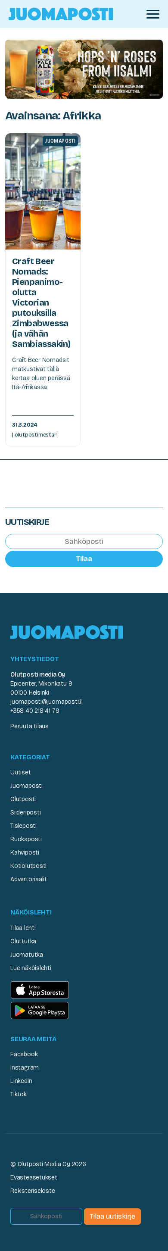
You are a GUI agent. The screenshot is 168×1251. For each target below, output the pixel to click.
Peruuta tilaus (29, 726)
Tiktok (18, 1094)
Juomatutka (26, 954)
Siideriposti (25, 812)
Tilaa (84, 559)
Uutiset (20, 772)
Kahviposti (24, 852)
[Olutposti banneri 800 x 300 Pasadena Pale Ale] (84, 68)
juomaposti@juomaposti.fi (46, 701)
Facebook (23, 1054)
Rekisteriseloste (32, 1191)
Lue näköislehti (30, 968)
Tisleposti (23, 826)
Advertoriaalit (28, 879)
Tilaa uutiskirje (112, 1216)
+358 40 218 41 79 (34, 710)
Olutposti (23, 799)
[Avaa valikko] (152, 14)
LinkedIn (21, 1081)
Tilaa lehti (23, 928)
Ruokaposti (26, 839)
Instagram (24, 1067)
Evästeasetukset (33, 1177)
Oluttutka (23, 941)
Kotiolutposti (28, 866)
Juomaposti (26, 785)
